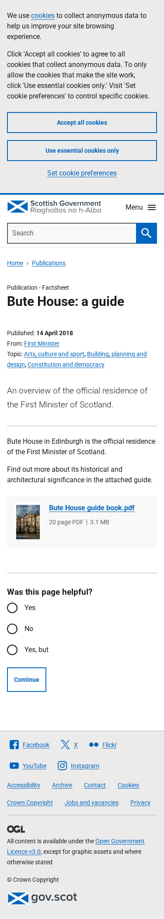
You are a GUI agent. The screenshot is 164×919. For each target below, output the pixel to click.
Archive (62, 785)
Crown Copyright (30, 802)
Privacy (140, 802)
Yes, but (36, 649)
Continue (26, 679)
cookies (43, 15)
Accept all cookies (82, 122)
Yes (29, 607)
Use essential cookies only (82, 150)
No (28, 628)
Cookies (128, 785)
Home (15, 263)
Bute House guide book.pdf (92, 508)
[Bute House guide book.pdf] (28, 522)
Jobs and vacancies (92, 802)
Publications (49, 263)
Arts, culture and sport (54, 354)
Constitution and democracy (66, 364)
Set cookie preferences (82, 173)
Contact (95, 785)
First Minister (41, 343)
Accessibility (23, 785)
